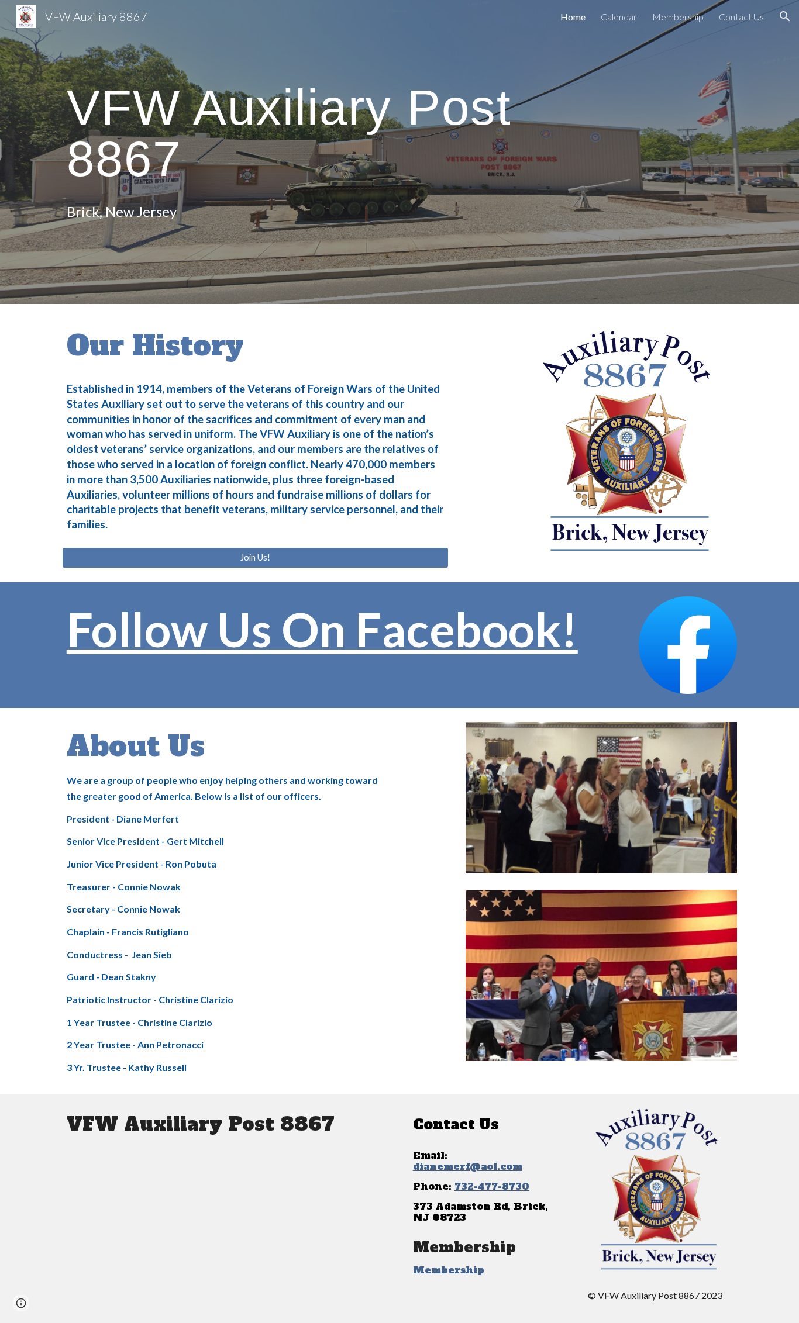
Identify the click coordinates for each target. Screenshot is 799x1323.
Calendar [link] (619, 16)
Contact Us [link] (741, 16)
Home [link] (573, 16)
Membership (448, 1269)
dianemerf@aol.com (467, 1166)
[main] (342, 132)
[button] (785, 16)
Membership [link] (678, 16)
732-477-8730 (491, 1186)
